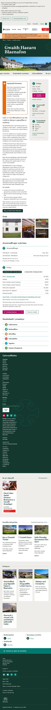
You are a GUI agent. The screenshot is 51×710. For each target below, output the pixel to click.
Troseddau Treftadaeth (8, 690)
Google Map (6, 410)
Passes (32, 638)
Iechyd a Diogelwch (15, 348)
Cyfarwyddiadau (37, 73)
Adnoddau (12, 334)
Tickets (9, 638)
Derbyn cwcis (5, 18)
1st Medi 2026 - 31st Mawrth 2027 (33, 272)
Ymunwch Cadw (45, 29)
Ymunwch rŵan (11, 276)
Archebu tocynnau (39, 95)
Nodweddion (13, 329)
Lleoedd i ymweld (16, 40)
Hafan (4, 40)
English (29, 24)
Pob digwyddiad (43, 478)
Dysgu (19, 29)
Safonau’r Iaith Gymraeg (8, 692)
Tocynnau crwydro (32, 312)
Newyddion (35, 24)
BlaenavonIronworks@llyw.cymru (11, 406)
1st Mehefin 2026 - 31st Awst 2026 (12, 272)
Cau (46, 36)
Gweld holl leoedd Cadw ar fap (39, 522)
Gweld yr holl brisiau (37, 99)
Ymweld (14, 29)
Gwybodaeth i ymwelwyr (21, 73)
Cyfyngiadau (13, 339)
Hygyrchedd (5, 679)
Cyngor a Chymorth (34, 29)
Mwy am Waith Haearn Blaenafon (13, 210)
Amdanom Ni (25, 29)
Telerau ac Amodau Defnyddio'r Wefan (11, 686)
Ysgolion (12, 343)
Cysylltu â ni (5, 668)
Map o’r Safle (6, 681)
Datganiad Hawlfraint (7, 707)
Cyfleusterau (13, 324)
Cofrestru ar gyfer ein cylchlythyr (10, 671)
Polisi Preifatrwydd (7, 683)
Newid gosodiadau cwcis (20, 18)
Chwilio (42, 24)
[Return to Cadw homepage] (6, 29)
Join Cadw (10, 645)
